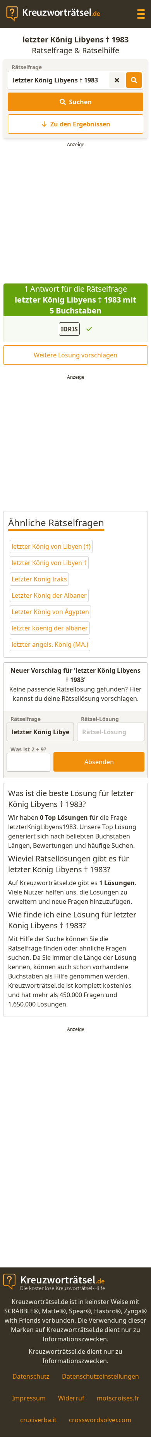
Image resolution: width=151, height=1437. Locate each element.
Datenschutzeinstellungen (100, 1376)
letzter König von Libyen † (49, 562)
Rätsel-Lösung (100, 719)
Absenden (99, 762)
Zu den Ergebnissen (80, 124)
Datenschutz (31, 1376)
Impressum (29, 1398)
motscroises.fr (118, 1398)
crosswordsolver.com (100, 1420)
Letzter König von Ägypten (50, 611)
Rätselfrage (27, 67)
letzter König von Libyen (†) (51, 546)
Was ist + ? (28, 749)
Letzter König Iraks (39, 579)
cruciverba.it (38, 1420)
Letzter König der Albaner (49, 595)
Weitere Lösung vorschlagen (75, 355)
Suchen (80, 102)
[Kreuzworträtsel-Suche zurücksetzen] (117, 80)
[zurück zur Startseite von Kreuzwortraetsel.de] (57, 14)
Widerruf (71, 1398)
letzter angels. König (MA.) (50, 644)
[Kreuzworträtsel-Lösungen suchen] (134, 80)
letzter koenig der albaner (50, 628)
